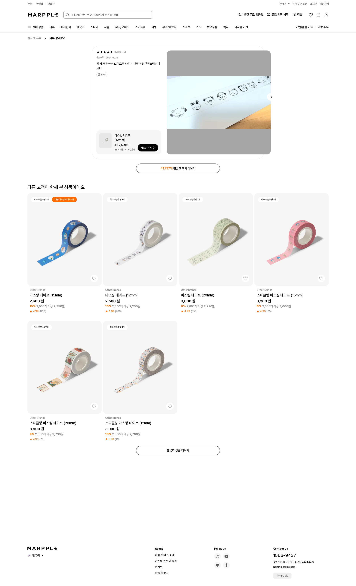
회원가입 (324, 3)
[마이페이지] (326, 14)
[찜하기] (94, 278)
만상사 (51, 3)
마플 (29, 3)
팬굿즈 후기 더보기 (178, 168)
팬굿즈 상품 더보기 (178, 450)
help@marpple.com (284, 566)
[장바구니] (318, 14)
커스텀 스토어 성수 (166, 561)
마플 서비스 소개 (164, 555)
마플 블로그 (162, 573)
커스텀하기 (146, 147)
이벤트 (159, 567)
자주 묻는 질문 (282, 575)
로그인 (313, 3)
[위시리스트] (310, 14)
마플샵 (39, 3)
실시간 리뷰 (34, 38)
